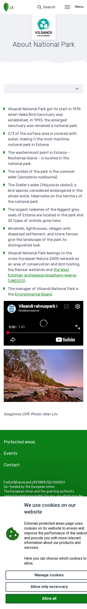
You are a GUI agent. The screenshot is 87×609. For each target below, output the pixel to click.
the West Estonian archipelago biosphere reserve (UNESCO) (42, 275)
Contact (12, 464)
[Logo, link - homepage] (8, 7)
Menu (79, 7)
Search (49, 7)
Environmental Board (33, 294)
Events (10, 453)
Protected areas (19, 442)
